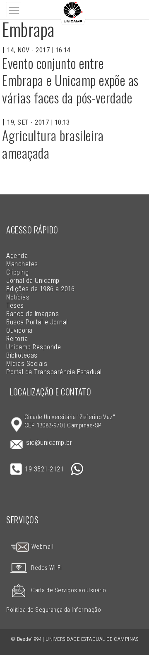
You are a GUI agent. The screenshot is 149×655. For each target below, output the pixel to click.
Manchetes (22, 264)
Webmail (41, 546)
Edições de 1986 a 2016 (40, 289)
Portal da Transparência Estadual (53, 372)
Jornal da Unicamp (32, 281)
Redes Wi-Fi (46, 568)
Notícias (17, 297)
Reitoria (17, 339)
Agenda (17, 256)
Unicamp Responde (33, 347)
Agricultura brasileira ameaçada (53, 143)
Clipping (17, 272)
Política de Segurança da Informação (53, 609)
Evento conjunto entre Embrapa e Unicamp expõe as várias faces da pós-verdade (70, 80)
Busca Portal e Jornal (36, 322)
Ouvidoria (19, 330)
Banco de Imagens (32, 314)
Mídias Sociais (26, 364)
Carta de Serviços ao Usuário (68, 590)
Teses (15, 305)
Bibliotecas (21, 355)
